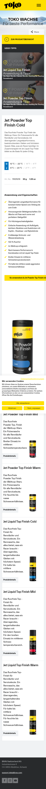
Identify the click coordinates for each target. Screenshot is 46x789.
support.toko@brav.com (12, 772)
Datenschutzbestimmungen (32, 379)
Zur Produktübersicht (22, 39)
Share (36, 32)
